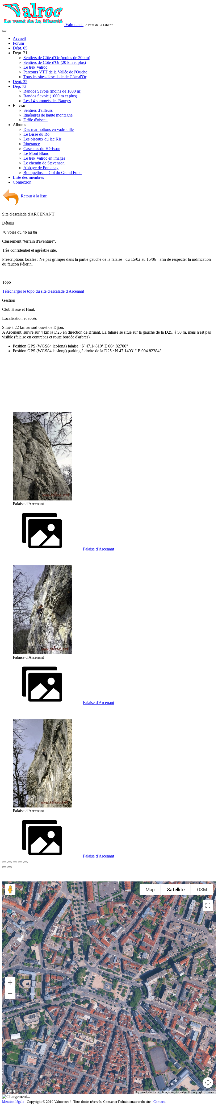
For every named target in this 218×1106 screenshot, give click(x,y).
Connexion (22, 182)
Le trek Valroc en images (44, 158)
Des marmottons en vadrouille (48, 129)
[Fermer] (4, 862)
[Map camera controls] (208, 1082)
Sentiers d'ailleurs (38, 110)
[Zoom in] (10, 982)
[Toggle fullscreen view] (208, 905)
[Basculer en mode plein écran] (15, 862)
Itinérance (31, 144)
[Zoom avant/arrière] (20, 862)
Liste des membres (28, 177)
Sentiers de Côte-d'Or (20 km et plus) (54, 62)
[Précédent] (4, 867)
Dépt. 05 (20, 48)
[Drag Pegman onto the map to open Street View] (10, 889)
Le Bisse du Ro (36, 134)
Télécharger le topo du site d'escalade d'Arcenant (43, 291)
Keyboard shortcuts (147, 1092)
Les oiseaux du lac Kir (42, 139)
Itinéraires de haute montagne (48, 115)
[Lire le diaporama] (25, 862)
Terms (210, 1092)
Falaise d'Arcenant (98, 549)
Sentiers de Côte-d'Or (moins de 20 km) (56, 57)
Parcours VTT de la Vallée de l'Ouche (55, 72)
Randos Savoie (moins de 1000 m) (52, 91)
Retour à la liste (34, 196)
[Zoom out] (10, 993)
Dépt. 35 (20, 81)
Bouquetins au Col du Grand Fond (52, 172)
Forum (18, 43)
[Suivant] (9, 867)
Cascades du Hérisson (41, 148)
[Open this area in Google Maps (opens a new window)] (12, 1090)
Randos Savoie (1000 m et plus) (50, 96)
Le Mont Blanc (36, 153)
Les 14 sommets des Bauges (47, 100)
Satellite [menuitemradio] (176, 889)
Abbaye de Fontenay (40, 167)
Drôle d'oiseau (35, 120)
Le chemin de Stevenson (44, 163)
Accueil (19, 38)
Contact (159, 1102)
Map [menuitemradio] (150, 889)
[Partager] (9, 862)
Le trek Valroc (35, 67)
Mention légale (13, 1102)
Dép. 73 (19, 86)
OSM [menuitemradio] (202, 889)
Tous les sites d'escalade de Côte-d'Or (54, 76)
